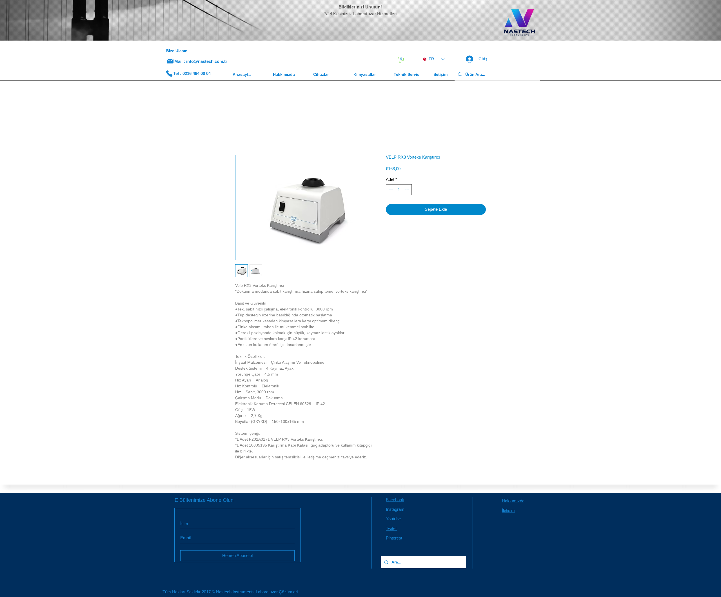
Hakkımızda (513, 502)
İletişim (508, 511)
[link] (401, 60)
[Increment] (407, 191)
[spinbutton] (399, 191)
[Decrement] (390, 191)
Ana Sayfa (245, 135)
